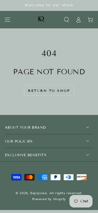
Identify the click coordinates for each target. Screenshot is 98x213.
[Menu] (8, 19)
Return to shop (49, 90)
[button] (66, 19)
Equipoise (38, 193)
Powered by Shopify (49, 199)
